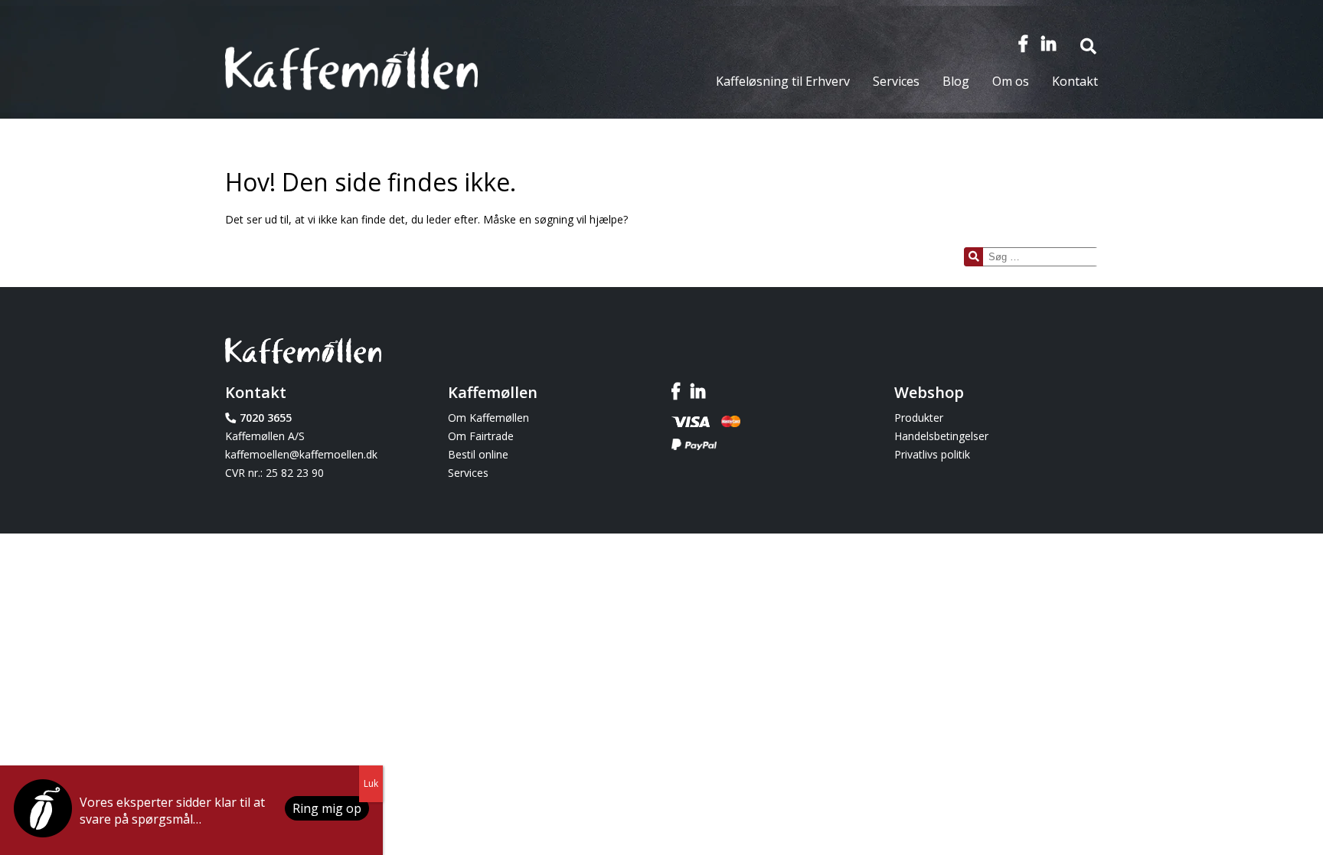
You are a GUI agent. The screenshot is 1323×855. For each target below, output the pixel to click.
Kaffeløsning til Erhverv (783, 81)
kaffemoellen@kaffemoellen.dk (301, 454)
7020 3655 (266, 417)
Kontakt (1075, 81)
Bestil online (478, 454)
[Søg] (973, 256)
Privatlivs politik (932, 454)
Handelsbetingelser (941, 436)
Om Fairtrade (481, 436)
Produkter (918, 417)
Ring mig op (326, 808)
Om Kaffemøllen (488, 417)
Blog (955, 81)
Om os (1010, 81)
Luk (371, 783)
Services (896, 81)
